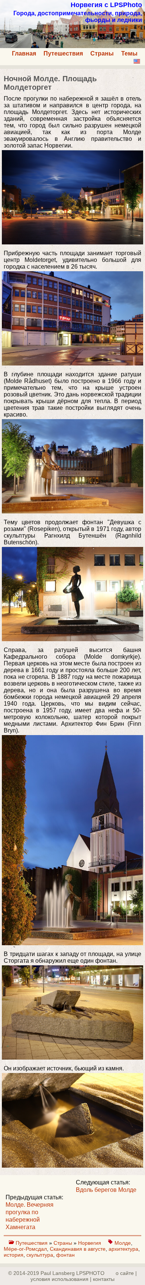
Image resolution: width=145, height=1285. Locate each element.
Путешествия (63, 53)
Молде (123, 1243)
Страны (102, 53)
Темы (129, 53)
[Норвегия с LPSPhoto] (72, 46)
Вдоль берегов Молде (106, 1190)
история (13, 1255)
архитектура (123, 1249)
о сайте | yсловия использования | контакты (83, 1276)
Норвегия (90, 1243)
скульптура (39, 1255)
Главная (24, 53)
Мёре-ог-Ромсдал (25, 1249)
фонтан (65, 1255)
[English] (136, 61)
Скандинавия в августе (78, 1249)
